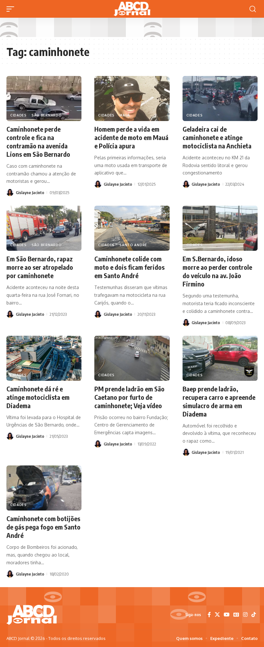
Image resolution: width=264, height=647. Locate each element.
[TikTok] (254, 614)
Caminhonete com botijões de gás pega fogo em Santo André (43, 526)
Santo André (133, 245)
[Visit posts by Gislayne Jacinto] (10, 192)
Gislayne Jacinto (30, 192)
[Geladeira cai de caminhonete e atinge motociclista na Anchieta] (220, 98)
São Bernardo (46, 115)
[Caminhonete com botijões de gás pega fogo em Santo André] (43, 488)
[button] (11, 9)
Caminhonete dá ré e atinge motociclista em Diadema (38, 397)
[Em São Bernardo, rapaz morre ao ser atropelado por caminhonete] (43, 228)
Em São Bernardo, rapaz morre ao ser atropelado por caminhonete (39, 267)
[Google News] (236, 614)
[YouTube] (226, 614)
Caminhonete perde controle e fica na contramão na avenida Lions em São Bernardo (38, 141)
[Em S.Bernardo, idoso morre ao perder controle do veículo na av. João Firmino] (220, 228)
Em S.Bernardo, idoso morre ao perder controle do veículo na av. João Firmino (217, 271)
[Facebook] (209, 614)
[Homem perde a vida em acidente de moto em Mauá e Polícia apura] (131, 98)
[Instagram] (245, 614)
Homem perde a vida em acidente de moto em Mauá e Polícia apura (131, 137)
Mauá (124, 115)
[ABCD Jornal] (132, 9)
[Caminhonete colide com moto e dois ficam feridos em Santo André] (131, 228)
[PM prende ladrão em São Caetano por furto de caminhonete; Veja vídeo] (131, 358)
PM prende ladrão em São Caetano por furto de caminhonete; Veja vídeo (129, 397)
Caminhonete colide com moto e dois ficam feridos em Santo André (129, 267)
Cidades (18, 115)
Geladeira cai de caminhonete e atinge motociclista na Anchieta (217, 137)
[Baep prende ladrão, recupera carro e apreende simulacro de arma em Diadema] (220, 358)
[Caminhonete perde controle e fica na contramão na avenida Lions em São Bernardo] (43, 98)
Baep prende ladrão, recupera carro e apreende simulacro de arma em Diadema (219, 401)
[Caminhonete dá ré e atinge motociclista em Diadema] (43, 358)
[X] (217, 614)
